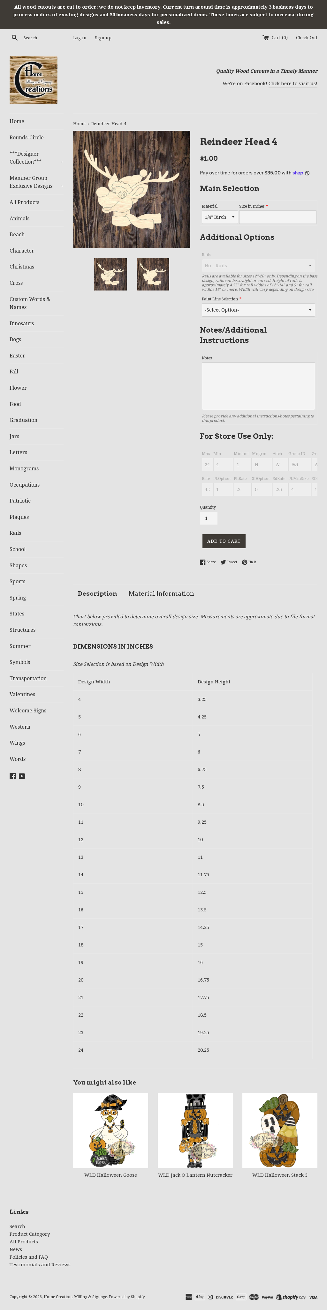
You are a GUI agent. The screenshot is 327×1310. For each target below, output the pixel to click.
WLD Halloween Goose (110, 1175)
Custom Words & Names (30, 303)
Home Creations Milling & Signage (75, 1297)
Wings (17, 743)
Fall (14, 372)
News (16, 1249)
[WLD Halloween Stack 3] (279, 1130)
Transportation (28, 678)
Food (15, 404)
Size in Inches (251, 206)
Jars (14, 436)
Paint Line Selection (220, 299)
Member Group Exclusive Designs (37, 182)
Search (17, 1226)
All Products (24, 202)
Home (17, 121)
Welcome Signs (28, 711)
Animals (19, 219)
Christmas (22, 267)
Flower (18, 388)
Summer (20, 646)
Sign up (103, 37)
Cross (16, 283)
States (17, 614)
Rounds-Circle (27, 138)
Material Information (161, 593)
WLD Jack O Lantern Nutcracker (195, 1175)
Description (97, 593)
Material (209, 206)
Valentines (22, 694)
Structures (22, 630)
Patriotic (20, 501)
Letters (18, 452)
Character (22, 251)
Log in (80, 37)
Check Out (306, 37)
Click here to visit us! (293, 83)
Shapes (18, 566)
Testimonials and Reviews (40, 1265)
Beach (17, 235)
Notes (207, 358)
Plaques (19, 517)
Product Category (30, 1234)
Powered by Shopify (127, 1297)
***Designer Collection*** (37, 158)
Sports (17, 581)
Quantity (208, 507)
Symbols (20, 662)
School (18, 549)
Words (18, 759)
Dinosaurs (22, 323)
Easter (17, 356)
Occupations (25, 485)
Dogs (15, 339)
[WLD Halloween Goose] (110, 1130)
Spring (18, 598)
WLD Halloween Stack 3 (280, 1175)
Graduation (23, 420)
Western (20, 727)
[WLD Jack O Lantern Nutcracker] (195, 1130)
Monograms (24, 469)
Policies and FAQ (29, 1257)
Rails (15, 533)
